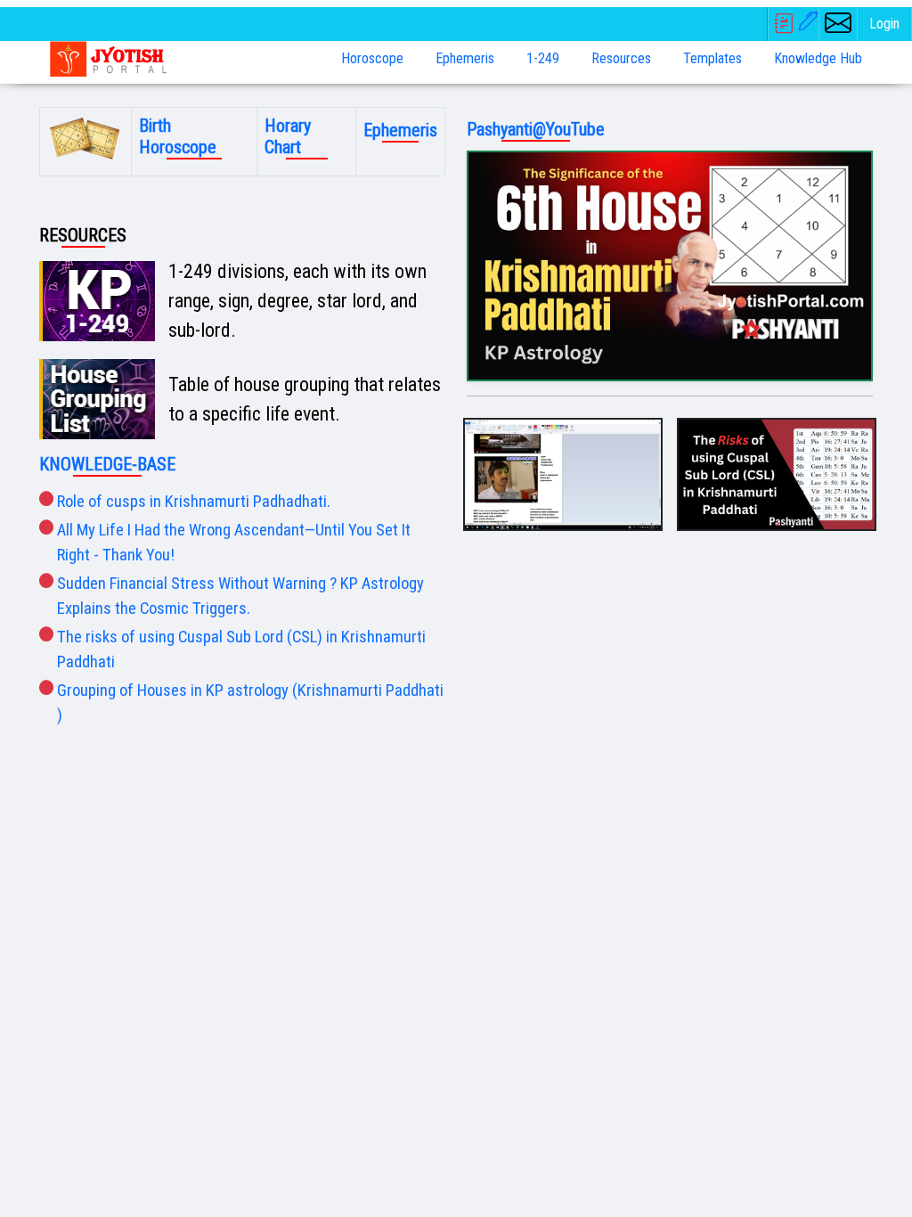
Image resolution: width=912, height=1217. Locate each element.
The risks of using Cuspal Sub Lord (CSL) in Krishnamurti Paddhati (241, 649)
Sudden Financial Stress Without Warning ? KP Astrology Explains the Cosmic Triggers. (240, 596)
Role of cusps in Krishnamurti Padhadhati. (193, 501)
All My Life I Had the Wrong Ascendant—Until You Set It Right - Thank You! (234, 542)
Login (884, 23)
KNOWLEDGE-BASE (107, 464)
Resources (621, 58)
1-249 (542, 58)
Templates (712, 58)
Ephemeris (465, 58)
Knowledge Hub (818, 58)
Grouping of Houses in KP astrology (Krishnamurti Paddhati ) (250, 703)
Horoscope (372, 58)
